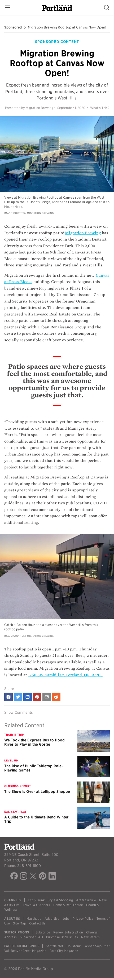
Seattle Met (54, 946)
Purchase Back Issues (62, 937)
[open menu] (7, 8)
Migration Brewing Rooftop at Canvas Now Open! (67, 27)
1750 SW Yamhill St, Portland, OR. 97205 (65, 675)
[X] (33, 876)
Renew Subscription (68, 932)
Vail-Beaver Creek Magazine (25, 951)
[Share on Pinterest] (37, 697)
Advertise (52, 919)
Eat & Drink (36, 900)
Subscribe (43, 932)
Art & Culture (86, 900)
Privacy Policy (83, 919)
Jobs (66, 919)
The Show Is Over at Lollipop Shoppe (37, 791)
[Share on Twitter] (18, 697)
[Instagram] (23, 876)
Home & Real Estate (68, 905)
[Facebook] (14, 876)
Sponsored (13, 27)
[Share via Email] (46, 697)
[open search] (106, 8)
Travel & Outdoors (36, 905)
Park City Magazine (64, 951)
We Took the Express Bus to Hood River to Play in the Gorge (34, 742)
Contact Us (37, 923)
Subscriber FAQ (31, 937)
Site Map (19, 923)
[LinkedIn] (52, 876)
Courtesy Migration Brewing (33, 213)
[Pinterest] (42, 876)
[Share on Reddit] (56, 697)
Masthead (34, 919)
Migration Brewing (83, 233)
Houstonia (74, 946)
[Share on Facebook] (8, 697)
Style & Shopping (60, 900)
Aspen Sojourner (97, 946)
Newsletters (90, 937)
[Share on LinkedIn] (27, 697)
